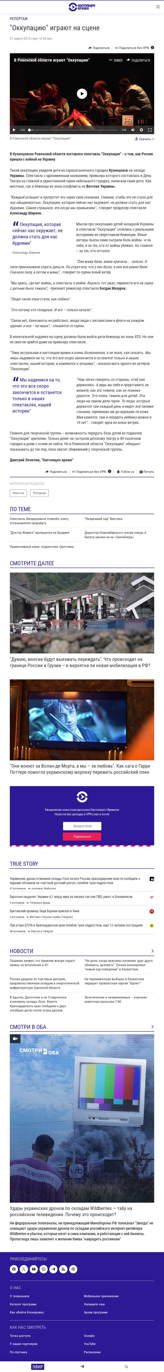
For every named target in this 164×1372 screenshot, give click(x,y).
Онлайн (89, 1336)
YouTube (90, 1344)
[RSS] (63, 1269)
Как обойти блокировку (27, 1312)
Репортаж (19, 18)
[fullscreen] (150, 130)
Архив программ (95, 1312)
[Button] (99, 48)
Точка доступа (20, 1336)
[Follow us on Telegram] (53, 1269)
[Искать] (126, 1366)
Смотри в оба (28, 1027)
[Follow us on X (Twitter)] (24, 1269)
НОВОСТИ (21, 951)
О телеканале (19, 1296)
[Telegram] (82, 1366)
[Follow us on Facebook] (14, 1269)
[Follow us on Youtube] (34, 1269)
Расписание (92, 1352)
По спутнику (18, 1352)
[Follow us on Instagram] (44, 1269)
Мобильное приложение (101, 1296)
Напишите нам (94, 1304)
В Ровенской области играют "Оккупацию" (51, 60)
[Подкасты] (73, 1269)
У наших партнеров (23, 1344)
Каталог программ (23, 1304)
